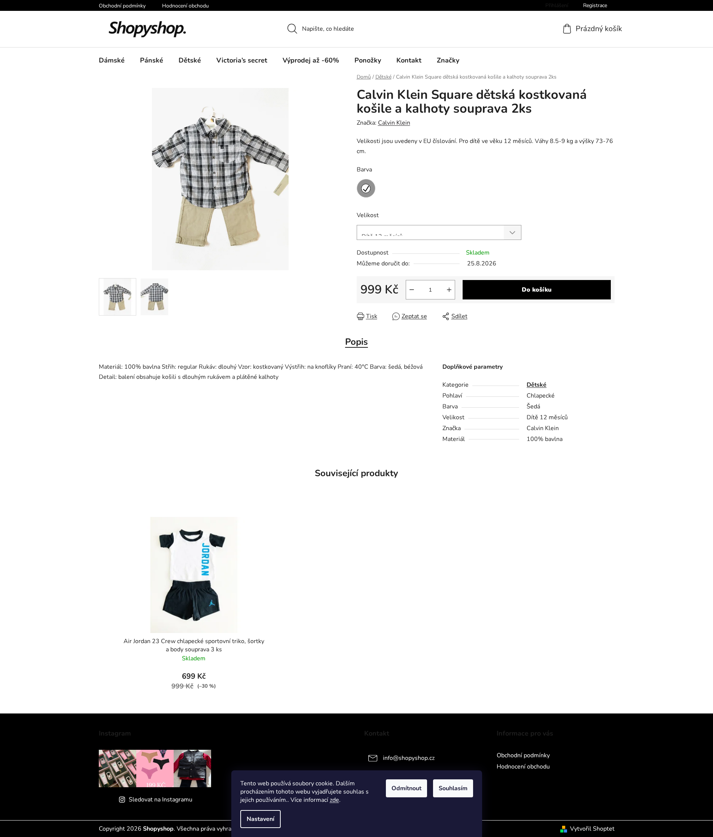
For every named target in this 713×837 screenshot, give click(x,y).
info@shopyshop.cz (409, 758)
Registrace (595, 5)
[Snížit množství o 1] (411, 289)
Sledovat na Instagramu (160, 799)
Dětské (536, 385)
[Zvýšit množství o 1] (449, 289)
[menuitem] (111, 60)
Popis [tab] (356, 342)
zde (334, 800)
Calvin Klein (394, 123)
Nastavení (260, 819)
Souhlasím (453, 788)
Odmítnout (406, 788)
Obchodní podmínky (122, 5)
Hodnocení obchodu (185, 5)
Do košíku (537, 290)
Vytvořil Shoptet (592, 829)
